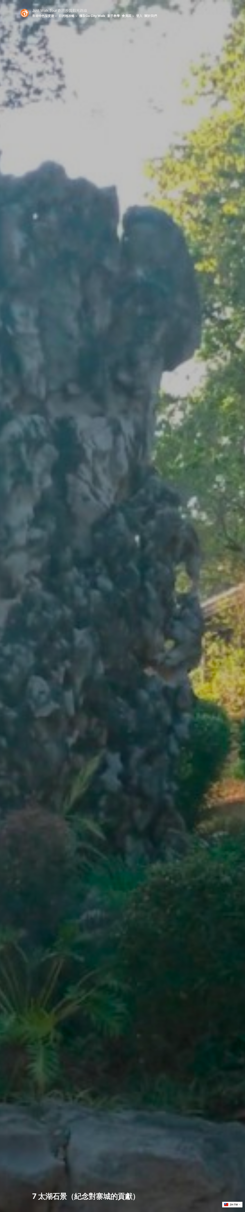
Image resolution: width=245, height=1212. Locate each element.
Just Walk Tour (44, 10)
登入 (139, 16)
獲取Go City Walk (92, 16)
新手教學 (113, 16)
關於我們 (150, 16)
